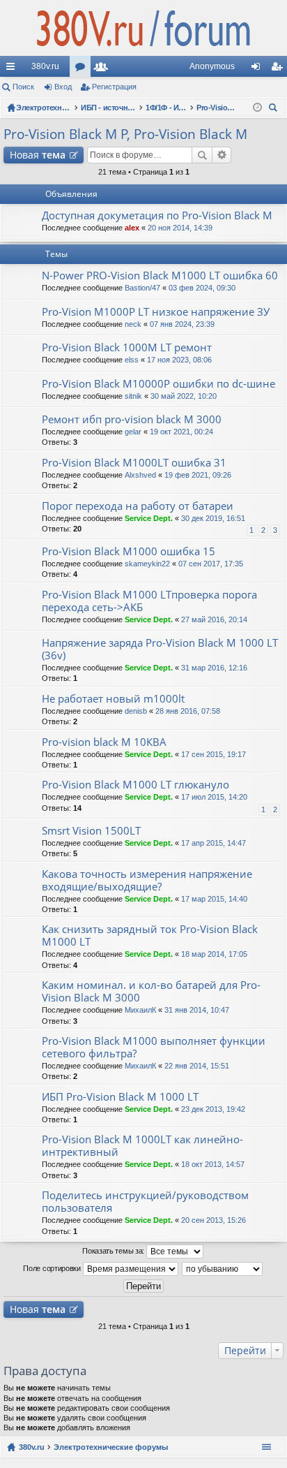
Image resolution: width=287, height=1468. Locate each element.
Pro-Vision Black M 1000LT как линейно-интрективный (142, 1146)
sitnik (133, 396)
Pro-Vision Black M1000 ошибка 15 (128, 551)
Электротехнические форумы (111, 1447)
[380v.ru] (143, 28)
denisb (136, 711)
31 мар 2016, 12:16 (214, 667)
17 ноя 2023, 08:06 (179, 359)
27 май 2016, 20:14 (214, 619)
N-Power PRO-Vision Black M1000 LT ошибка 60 (160, 275)
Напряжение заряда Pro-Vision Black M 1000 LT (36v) (160, 649)
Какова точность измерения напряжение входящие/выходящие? (147, 880)
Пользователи (103, 69)
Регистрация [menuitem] (279, 69)
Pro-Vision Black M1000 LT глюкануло (135, 784)
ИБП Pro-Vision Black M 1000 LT (120, 1096)
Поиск (23, 86)
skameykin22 (147, 563)
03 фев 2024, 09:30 (202, 288)
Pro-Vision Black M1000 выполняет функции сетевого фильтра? (153, 1047)
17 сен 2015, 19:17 (213, 754)
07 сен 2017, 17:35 (210, 563)
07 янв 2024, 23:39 (182, 324)
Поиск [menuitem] (275, 109)
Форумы (83, 69)
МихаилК (140, 1010)
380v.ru (45, 66)
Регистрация (114, 86)
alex (132, 227)
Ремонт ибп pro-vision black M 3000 (132, 419)
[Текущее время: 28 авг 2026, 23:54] (257, 107)
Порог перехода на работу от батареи (137, 506)
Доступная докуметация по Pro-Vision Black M (157, 215)
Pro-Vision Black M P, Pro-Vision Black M (125, 134)
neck (133, 324)
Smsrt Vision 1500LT (91, 830)
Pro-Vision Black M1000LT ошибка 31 (134, 462)
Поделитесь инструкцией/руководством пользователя (145, 1201)
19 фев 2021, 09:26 (197, 475)
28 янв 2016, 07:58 (187, 711)
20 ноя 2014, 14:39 (180, 227)
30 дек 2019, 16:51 (213, 518)
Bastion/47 (142, 288)
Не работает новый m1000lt (113, 698)
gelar (133, 431)
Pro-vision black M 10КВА (104, 742)
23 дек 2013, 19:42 (213, 1109)
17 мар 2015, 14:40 (214, 899)
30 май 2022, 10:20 (183, 396)
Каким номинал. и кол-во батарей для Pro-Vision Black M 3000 (151, 991)
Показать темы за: (114, 1251)
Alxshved (140, 475)
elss (132, 359)
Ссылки (13, 69)
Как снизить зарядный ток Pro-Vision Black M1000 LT (150, 935)
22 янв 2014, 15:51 (196, 1066)
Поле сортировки (52, 1268)
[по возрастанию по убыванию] (223, 1269)
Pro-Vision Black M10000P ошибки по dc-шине (158, 383)
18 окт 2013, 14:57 (213, 1164)
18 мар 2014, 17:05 (214, 954)
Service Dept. (149, 518)
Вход (63, 86)
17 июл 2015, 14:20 (214, 797)
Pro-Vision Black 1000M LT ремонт (127, 347)
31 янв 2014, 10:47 (196, 1010)
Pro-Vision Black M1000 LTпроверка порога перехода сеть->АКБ (149, 601)
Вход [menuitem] (258, 69)
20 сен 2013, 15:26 (213, 1220)
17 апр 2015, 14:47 (213, 843)
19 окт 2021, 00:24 (181, 431)
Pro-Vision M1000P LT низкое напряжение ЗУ (156, 311)
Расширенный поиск (221, 155)
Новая (37, 154)
